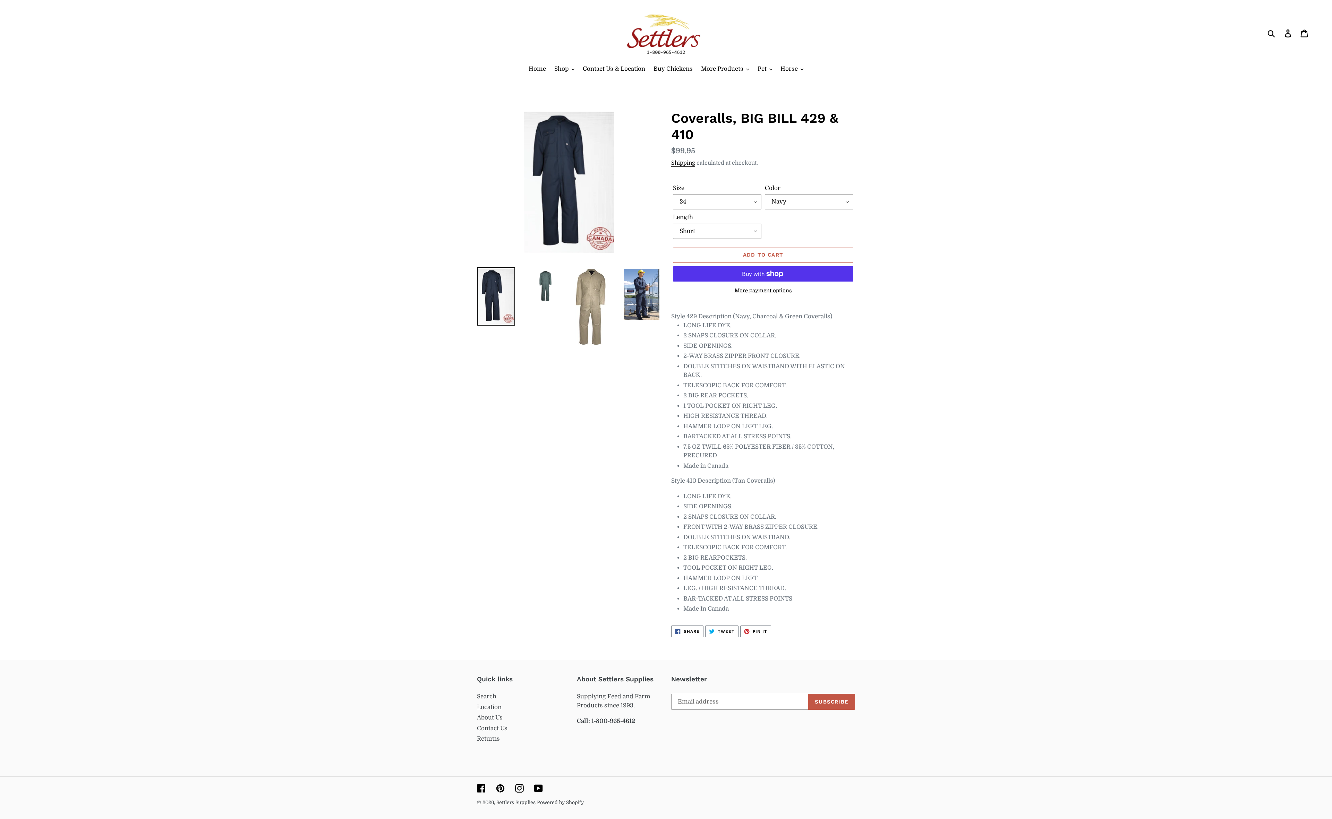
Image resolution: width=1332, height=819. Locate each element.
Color (772, 188)
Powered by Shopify (560, 802)
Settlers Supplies (516, 802)
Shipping (683, 163)
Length (683, 217)
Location (489, 707)
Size (678, 188)
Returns (488, 738)
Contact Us (492, 728)
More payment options (763, 291)
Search (486, 696)
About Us (490, 717)
